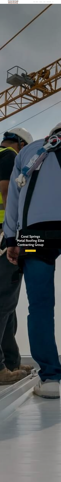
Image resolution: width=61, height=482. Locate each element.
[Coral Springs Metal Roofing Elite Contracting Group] (13, 2)
